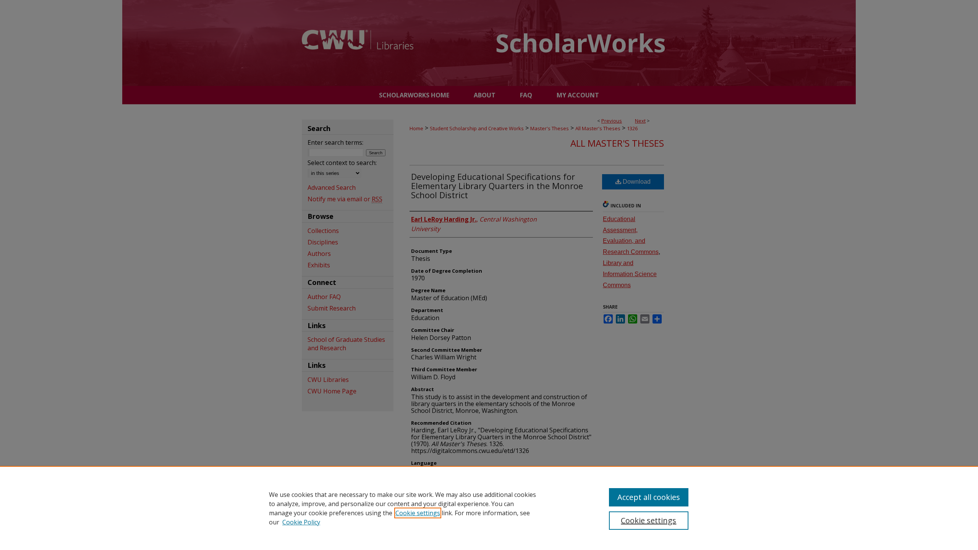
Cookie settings (417, 513)
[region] (489, 508)
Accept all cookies (648, 497)
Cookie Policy (301, 522)
